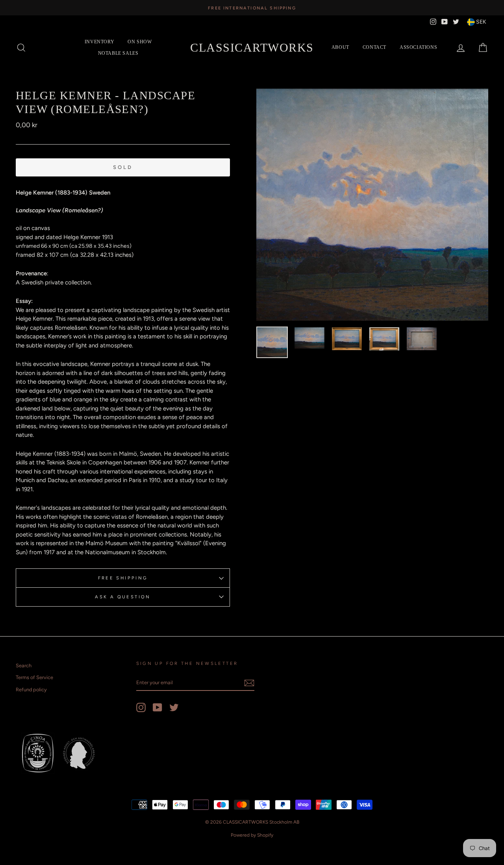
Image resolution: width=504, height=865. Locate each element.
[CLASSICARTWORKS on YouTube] (157, 707)
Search (24, 665)
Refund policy (31, 689)
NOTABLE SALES (118, 53)
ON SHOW (140, 42)
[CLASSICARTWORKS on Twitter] (174, 707)
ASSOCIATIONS (418, 47)
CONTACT (374, 47)
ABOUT (340, 47)
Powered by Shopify (252, 835)
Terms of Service (34, 677)
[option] (252, 7)
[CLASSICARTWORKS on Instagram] (141, 707)
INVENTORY (99, 42)
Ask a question (122, 597)
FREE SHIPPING (123, 578)
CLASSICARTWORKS (252, 47)
